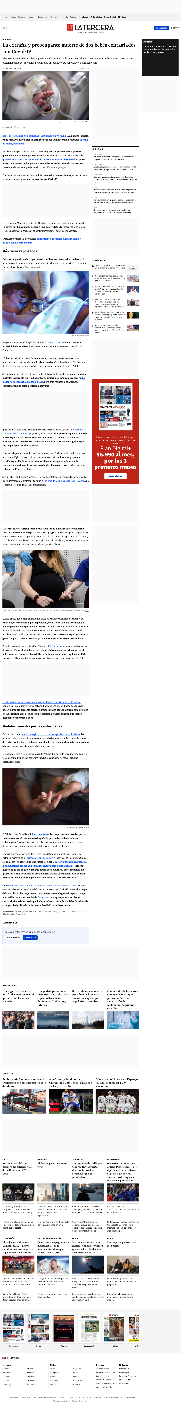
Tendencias (77, 1159)
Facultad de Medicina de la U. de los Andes (64, 480)
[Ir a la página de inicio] (90, 28)
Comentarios (21, 127)
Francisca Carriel (13, 68)
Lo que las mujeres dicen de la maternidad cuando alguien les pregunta (121, 1281)
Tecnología (42, 17)
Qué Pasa (6, 39)
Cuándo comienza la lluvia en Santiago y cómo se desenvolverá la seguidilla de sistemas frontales (87, 1209)
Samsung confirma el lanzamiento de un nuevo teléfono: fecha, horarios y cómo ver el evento (18, 1281)
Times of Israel (53, 342)
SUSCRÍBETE (115, 476)
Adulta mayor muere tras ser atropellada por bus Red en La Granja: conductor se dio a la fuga (115, 168)
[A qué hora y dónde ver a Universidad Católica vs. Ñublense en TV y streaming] (71, 1101)
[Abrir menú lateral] (4, 28)
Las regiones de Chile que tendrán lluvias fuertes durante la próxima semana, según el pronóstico (87, 1170)
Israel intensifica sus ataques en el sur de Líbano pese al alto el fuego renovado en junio (88, 1296)
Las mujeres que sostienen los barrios (122, 1244)
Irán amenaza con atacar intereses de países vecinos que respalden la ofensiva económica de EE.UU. (115, 180)
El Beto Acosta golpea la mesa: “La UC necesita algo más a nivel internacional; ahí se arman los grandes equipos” (123, 1226)
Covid (18, 914)
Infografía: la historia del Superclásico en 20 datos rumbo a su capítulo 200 (123, 1209)
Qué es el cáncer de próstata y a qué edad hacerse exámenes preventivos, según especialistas (110, 278)
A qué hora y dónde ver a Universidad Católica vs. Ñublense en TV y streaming (70, 1083)
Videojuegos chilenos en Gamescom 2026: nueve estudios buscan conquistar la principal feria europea (18, 1247)
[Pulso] (39, 1342)
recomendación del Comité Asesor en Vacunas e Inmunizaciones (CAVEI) (41, 885)
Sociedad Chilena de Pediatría (40, 857)
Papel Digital (110, 17)
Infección (11, 914)
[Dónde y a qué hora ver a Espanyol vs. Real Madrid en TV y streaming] (117, 1101)
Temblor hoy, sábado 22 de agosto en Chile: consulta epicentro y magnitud (110, 266)
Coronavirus (17, 911)
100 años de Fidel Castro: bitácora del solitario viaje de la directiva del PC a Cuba (114, 158)
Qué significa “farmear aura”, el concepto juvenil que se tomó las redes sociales (18, 996)
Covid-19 (24, 914)
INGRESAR (175, 28)
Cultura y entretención (49, 1238)
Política (12, 17)
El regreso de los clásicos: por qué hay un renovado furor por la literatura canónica (112, 211)
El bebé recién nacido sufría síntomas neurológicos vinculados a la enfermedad (41, 702)
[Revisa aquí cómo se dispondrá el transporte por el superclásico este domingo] (24, 1101)
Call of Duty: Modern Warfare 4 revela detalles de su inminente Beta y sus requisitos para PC (16, 1296)
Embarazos (33, 911)
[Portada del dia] (115, 429)
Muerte (74, 911)
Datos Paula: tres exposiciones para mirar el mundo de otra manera (121, 1296)
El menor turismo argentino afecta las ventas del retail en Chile (53, 1223)
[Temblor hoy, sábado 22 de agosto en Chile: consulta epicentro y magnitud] (133, 268)
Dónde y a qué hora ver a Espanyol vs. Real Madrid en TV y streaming (117, 1083)
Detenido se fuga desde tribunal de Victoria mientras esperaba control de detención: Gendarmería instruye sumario (110, 316)
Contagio (56, 911)
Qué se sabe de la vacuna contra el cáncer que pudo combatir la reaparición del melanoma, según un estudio (122, 1000)
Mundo (65, 17)
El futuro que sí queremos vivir (52, 1165)
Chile (5, 1159)
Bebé (62, 911)
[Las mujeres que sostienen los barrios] (123, 1265)
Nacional (21, 17)
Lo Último (83, 17)
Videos (73, 17)
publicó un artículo (55, 646)
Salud (25, 911)
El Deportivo (54, 17)
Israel (68, 911)
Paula (110, 1238)
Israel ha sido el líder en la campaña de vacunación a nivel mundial (35, 135)
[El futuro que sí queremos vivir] (53, 1192)
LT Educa (122, 17)
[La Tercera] (13, 1342)
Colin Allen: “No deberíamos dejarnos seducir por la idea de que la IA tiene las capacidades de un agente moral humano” (87, 1226)
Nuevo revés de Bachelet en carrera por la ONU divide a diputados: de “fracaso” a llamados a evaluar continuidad (109, 290)
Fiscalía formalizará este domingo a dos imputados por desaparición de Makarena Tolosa (18, 1224)
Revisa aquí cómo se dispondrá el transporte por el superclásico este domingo (24, 1083)
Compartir (8, 127)
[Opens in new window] (64, 1342)
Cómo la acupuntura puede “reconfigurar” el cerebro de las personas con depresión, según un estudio (109, 329)
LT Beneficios (96, 17)
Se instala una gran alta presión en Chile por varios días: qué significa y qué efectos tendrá (87, 996)
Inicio (4, 17)
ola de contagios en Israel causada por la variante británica (51, 734)
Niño (4, 914)
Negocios (31, 17)
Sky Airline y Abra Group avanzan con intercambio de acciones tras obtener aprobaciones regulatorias (52, 1211)
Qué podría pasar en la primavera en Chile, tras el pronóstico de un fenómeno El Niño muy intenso (52, 998)
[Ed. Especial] (89, 1342)
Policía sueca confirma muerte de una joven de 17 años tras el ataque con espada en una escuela (115, 191)
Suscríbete (31, 937)
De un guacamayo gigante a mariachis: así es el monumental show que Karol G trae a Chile (114, 201)
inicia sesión (13, 937)
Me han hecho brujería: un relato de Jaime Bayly (52, 1295)
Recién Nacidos (45, 911)
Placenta (81, 911)
